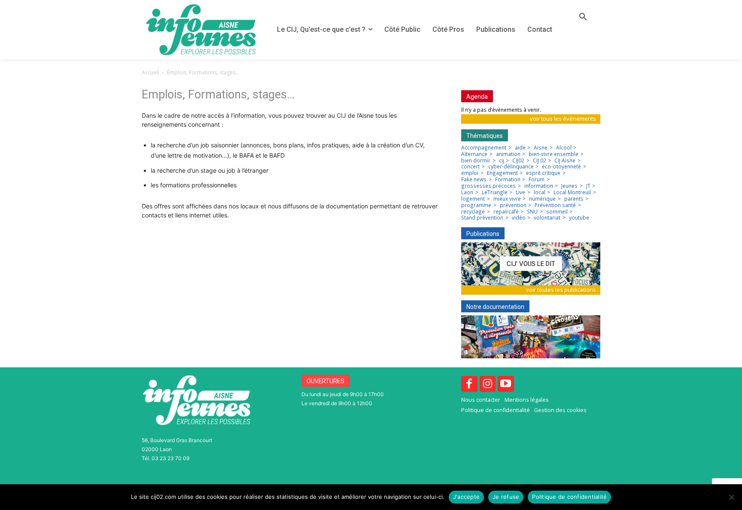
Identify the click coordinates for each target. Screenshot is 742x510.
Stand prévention (482, 217)
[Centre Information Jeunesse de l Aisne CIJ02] (201, 29)
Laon (467, 192)
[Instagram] (488, 384)
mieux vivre (507, 199)
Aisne (540, 147)
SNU (532, 211)
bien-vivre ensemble (553, 154)
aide (520, 147)
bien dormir (475, 160)
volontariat (547, 217)
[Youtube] (506, 384)
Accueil (150, 72)
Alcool (564, 147)
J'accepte (466, 496)
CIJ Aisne (564, 160)
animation (508, 154)
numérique (542, 199)
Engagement (502, 173)
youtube (579, 217)
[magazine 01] (530, 263)
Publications (482, 233)
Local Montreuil (572, 192)
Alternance (474, 154)
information (538, 186)
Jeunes (569, 186)
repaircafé (506, 211)
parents (574, 199)
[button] (583, 17)
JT (588, 186)
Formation (507, 179)
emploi (469, 173)
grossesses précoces (488, 186)
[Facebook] (469, 384)
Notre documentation (495, 306)
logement (473, 199)
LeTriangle (495, 192)
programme (476, 205)
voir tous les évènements (563, 118)
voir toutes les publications (561, 289)
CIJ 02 (539, 160)
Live (520, 192)
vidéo (519, 217)
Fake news (474, 179)
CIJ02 (518, 160)
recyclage (473, 211)
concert (470, 166)
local (539, 192)
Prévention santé (555, 205)
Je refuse (506, 496)
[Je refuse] (731, 497)
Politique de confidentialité (569, 496)
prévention (513, 205)
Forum (536, 179)
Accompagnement (483, 147)
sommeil (557, 211)
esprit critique (543, 173)
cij (501, 160)
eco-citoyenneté (561, 166)
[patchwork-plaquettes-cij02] (530, 336)
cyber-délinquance (511, 166)
